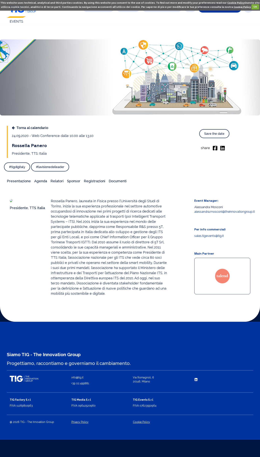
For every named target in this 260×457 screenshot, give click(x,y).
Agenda (40, 181)
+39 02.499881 (80, 383)
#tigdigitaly (17, 167)
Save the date (214, 133)
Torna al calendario (32, 128)
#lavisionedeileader (50, 167)
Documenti (118, 181)
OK (255, 6)
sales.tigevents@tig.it (209, 236)
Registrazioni (94, 181)
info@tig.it (77, 377)
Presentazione (19, 181)
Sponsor (73, 181)
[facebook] (215, 148)
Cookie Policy (236, 2)
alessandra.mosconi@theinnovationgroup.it (224, 211)
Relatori (57, 181)
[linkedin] (222, 148)
